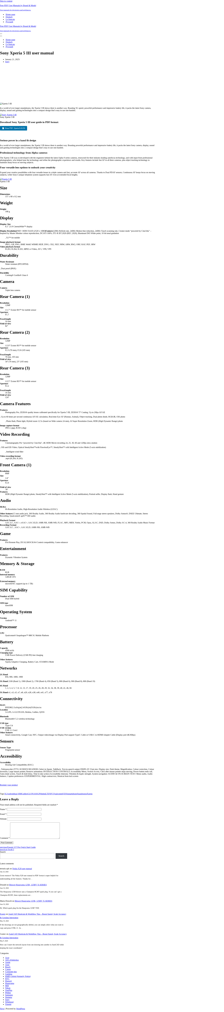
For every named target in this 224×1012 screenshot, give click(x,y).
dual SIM (18, 794)
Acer (7, 958)
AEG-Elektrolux (12, 960)
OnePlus (8, 990)
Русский (9, 22)
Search (3, 852)
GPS (39, 794)
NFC (51, 794)
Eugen (2, 914)
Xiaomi (8, 1004)
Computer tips (11, 972)
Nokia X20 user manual (22, 869)
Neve (2, 1009)
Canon (8, 969)
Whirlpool (9, 1002)
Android (10, 794)
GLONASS (32, 794)
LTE (47, 794)
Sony (7, 62)
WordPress (20, 1009)
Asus (7, 965)
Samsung (9, 995)
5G (5, 794)
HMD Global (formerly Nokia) (18, 976)
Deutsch (9, 17)
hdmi (43, 794)
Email (3, 814)
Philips (8, 993)
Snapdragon (82, 794)
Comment (5, 838)
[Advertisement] (78, 83)
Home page (10, 14)
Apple (7, 962)
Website (3, 819)
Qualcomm (57, 794)
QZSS (65, 794)
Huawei (8, 981)
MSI (7, 986)
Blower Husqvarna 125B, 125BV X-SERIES (28, 885)
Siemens (8, 997)
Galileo (24, 794)
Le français (10, 19)
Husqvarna (9, 983)
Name (3, 809)
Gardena (8, 974)
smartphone (72, 794)
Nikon (7, 988)
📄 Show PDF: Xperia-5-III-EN (13, 128)
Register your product (9, 785)
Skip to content (6, 1)
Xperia (89, 794)
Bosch (7, 967)
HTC (7, 979)
